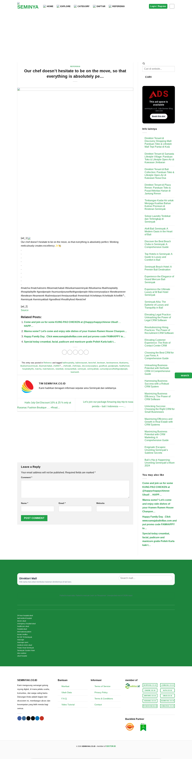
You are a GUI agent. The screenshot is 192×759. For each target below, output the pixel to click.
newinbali (59, 369)
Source (24, 310)
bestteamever (112, 363)
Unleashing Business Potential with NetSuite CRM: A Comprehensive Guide (157, 369)
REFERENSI (118, 6)
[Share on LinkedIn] (86, 352)
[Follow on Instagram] (172, 6)
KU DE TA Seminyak (24, 637)
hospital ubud (22, 629)
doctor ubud (21, 621)
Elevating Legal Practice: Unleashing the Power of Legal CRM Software (158, 317)
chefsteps (76, 366)
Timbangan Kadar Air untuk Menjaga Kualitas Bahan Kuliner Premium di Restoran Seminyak (159, 204)
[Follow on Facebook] (19, 718)
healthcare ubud (23, 626)
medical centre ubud (24, 645)
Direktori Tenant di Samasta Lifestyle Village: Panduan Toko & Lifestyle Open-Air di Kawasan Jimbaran (159, 158)
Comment (26, 477)
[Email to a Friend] (75, 352)
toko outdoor (21, 653)
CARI (148, 77)
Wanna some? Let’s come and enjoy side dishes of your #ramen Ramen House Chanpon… (75, 331)
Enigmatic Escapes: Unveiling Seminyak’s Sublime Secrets (156, 450)
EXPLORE (65, 6)
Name (24, 503)
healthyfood (124, 366)
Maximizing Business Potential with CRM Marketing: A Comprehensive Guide (157, 436)
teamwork (75, 372)
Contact (98, 704)
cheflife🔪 (57, 366)
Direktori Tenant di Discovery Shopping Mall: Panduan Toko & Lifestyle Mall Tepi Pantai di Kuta (158, 142)
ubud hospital (22, 656)
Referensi (75, 66)
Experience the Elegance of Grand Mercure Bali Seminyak (159, 279)
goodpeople (113, 366)
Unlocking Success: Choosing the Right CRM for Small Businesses (160, 409)
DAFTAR (101, 6)
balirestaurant (81, 363)
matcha (38, 369)
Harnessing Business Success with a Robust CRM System (157, 384)
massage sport (22, 642)
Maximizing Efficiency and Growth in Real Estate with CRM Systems (159, 422)
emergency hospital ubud (26, 623)
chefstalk (67, 366)
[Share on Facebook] (64, 352)
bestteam (101, 363)
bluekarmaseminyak (29, 366)
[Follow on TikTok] (28, 718)
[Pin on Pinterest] (80, 352)
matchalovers (48, 369)
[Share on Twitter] (69, 352)
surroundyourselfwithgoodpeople (114, 369)
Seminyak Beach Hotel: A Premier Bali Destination (158, 268)
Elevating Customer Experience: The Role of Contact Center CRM (157, 343)
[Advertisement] (96, 35)
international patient (24, 632)
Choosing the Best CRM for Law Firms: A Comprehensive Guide (159, 355)
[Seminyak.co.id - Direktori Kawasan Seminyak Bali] (28, 6)
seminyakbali (93, 369)
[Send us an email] (33, 718)
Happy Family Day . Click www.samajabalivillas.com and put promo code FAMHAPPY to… (74, 336)
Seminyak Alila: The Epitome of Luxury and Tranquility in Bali (156, 305)
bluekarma (123, 363)
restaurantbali (70, 369)
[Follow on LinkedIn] (37, 718)
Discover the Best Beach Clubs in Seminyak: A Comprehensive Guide (158, 244)
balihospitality (68, 363)
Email (62, 503)
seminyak (82, 369)
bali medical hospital (24, 618)
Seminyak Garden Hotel (26, 650)
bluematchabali (45, 366)
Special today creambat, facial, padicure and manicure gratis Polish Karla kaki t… (70, 341)
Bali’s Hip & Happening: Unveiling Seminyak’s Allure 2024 (160, 463)
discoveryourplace (90, 366)
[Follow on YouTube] (42, 718)
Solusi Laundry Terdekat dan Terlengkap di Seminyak (157, 219)
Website (100, 503)
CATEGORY (83, 6)
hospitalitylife (28, 369)
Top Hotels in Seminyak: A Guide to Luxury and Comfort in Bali (158, 257)
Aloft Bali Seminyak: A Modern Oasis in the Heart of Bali (158, 231)
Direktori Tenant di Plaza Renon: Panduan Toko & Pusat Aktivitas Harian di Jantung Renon (158, 189)
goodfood (103, 366)
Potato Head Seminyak (25, 648)
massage (20, 640)
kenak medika (22, 634)
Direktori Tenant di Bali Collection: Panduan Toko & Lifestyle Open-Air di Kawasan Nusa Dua (159, 173)
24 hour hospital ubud (25, 615)
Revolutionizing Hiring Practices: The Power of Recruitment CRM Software (159, 330)
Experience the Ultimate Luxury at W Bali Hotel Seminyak (157, 292)
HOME (50, 6)
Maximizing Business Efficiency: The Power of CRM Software (157, 396)
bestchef (92, 363)
